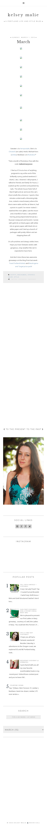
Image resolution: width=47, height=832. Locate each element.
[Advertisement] (23, 783)
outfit (13, 275)
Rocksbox (31, 155)
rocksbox (22, 275)
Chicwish (12, 151)
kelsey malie (23, 15)
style (16, 277)
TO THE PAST (34, 429)
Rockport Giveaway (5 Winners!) (29, 661)
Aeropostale (24, 148)
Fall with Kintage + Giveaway (28, 585)
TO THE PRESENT (15, 429)
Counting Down (16, 685)
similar (13, 155)
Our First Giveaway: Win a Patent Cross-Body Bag (28, 611)
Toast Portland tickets (17, 263)
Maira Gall (34, 822)
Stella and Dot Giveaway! (26, 633)
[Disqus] (23, 320)
